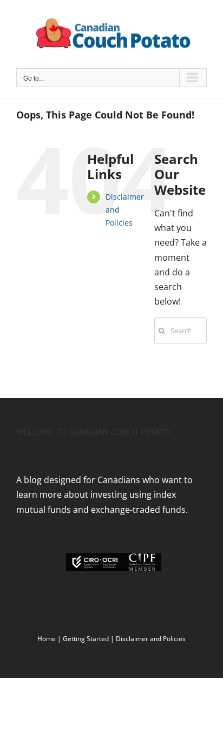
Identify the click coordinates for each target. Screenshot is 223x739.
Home (46, 638)
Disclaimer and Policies (151, 638)
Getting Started (86, 638)
